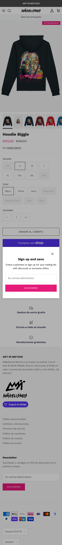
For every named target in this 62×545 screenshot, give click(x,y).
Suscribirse (31, 288)
